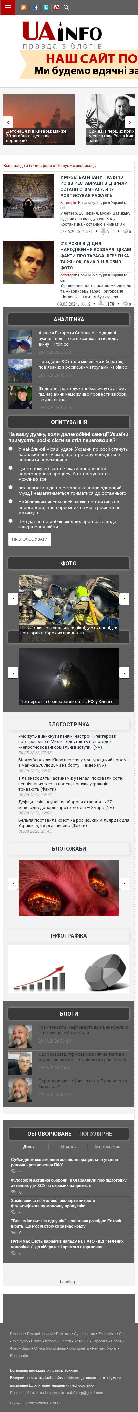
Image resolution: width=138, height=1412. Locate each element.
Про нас (17, 1393)
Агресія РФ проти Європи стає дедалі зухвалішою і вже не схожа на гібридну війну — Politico (78, 338)
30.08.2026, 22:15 (34, 795)
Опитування (69, 422)
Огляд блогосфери (50, 1348)
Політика (63, 1334)
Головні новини (40, 1334)
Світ (122, 1334)
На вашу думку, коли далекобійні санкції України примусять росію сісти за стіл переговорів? (68, 437)
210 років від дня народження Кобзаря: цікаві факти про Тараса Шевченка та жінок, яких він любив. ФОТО (95, 255)
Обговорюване (49, 1134)
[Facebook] (34, 8)
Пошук (62, 165)
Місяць (68, 1146)
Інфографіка (69, 936)
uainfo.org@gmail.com (85, 1393)
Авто (78, 1341)
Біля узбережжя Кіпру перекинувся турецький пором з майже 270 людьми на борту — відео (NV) (72, 762)
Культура (20, 1341)
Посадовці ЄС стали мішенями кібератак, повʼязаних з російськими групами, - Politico (83, 364)
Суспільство (84, 1334)
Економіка (107, 1334)
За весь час (107, 1146)
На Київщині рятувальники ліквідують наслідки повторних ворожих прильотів (68, 630)
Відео (26, 1348)
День (28, 1146)
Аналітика (69, 319)
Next (131, 122)
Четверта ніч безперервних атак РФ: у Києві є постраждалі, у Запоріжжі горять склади (66, 704)
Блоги (69, 1014)
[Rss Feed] (23, 8)
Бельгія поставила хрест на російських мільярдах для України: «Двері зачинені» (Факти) (73, 823)
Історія (50, 1341)
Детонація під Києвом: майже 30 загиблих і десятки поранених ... (36, 136)
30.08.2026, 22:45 (34, 752)
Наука (36, 1341)
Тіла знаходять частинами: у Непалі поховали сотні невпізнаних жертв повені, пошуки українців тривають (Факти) (70, 784)
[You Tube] (55, 8)
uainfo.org (72, 1378)
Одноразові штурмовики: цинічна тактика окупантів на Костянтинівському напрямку (82, 1057)
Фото (69, 563)
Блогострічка (68, 724)
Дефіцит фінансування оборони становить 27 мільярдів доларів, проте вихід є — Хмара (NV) (66, 804)
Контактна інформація (45, 1393)
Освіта (65, 1341)
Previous (6, 122)
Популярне (95, 1134)
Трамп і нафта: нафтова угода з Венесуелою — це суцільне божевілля (83, 1030)
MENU (8, 7)
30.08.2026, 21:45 (34, 831)
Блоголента (79, 1348)
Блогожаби (69, 849)
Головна (17, 1334)
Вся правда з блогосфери (27, 165)
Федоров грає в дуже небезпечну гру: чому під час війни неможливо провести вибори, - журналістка (83, 394)
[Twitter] (44, 8)
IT (87, 1341)
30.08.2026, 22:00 (34, 813)
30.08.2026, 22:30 (34, 771)
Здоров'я (100, 1341)
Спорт (116, 1341)
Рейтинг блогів (104, 1348)
